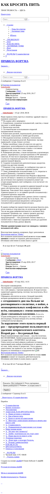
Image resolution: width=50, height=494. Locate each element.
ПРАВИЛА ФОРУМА (14, 61)
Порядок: (23, 385)
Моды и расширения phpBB (12, 473)
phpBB (19, 461)
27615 (18, 91)
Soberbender (5, 87)
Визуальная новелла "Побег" (12, 234)
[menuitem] (17, 29)
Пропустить (5, 14)
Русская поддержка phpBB (11, 467)
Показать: (7, 383)
